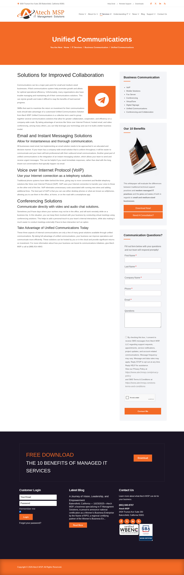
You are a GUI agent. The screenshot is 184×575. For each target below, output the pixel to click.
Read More (78, 525)
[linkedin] (132, 521)
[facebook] (121, 521)
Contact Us (162, 14)
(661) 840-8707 (126, 505)
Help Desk (111, 4)
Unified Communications (136, 108)
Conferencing (132, 98)
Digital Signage (132, 105)
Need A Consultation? (143, 215)
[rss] (138, 521)
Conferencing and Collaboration (139, 112)
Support (150, 14)
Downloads (139, 4)
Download (143, 458)
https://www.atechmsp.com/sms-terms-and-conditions (140, 385)
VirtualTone (131, 101)
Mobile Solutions (133, 91)
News (134, 14)
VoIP (128, 87)
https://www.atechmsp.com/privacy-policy (142, 374)
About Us (92, 14)
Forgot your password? (30, 523)
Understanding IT (120, 14)
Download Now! (143, 208)
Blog (143, 14)
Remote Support (125, 4)
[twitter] (127, 521)
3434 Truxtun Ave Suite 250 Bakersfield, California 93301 (42, 4)
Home (81, 14)
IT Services (104, 14)
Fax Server (131, 94)
